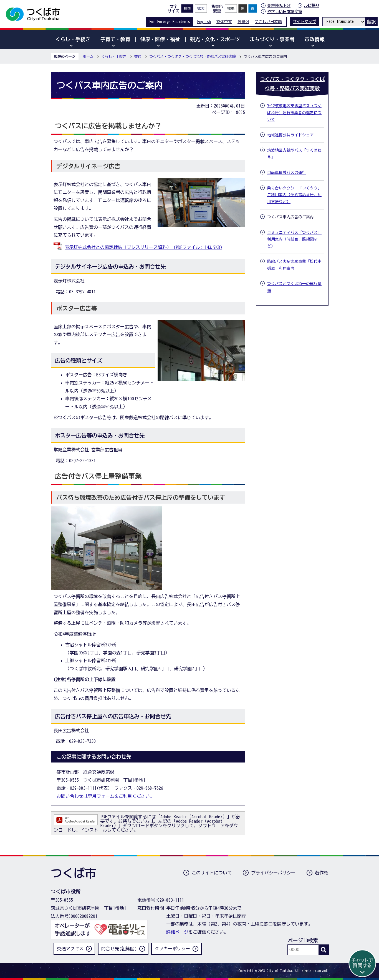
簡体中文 (224, 21)
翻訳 (371, 21)
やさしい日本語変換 (284, 11)
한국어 (243, 21)
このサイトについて (212, 873)
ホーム (88, 56)
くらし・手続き (114, 56)
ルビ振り (311, 5)
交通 (138, 56)
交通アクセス (70, 948)
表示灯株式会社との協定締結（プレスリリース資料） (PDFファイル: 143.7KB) (143, 247)
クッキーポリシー (172, 948)
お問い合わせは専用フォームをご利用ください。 (105, 796)
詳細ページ (177, 932)
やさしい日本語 (268, 21)
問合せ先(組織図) (119, 948)
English (204, 21)
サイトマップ (304, 21)
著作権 (321, 873)
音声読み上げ (278, 5)
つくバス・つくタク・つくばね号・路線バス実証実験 (192, 56)
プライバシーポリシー (273, 873)
